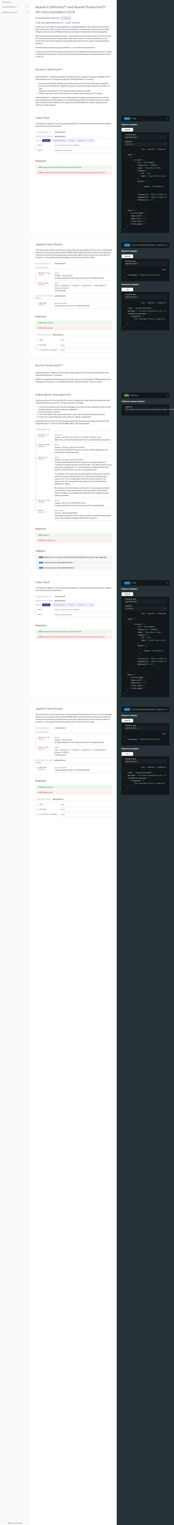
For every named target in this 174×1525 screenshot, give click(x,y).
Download (66, 18)
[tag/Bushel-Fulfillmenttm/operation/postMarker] (34, 244)
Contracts (71, 140)
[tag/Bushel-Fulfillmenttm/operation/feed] (34, 118)
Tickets (91, 140)
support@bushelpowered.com (52, 23)
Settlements (81, 140)
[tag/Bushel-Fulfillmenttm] (34, 69)
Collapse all (161, 149)
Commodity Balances (59, 140)
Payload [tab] (127, 130)
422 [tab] (127, 289)
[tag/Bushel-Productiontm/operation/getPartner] (34, 394)
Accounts (46, 140)
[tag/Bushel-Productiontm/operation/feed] (34, 582)
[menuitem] (15, 7)
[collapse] (125, 155)
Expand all (151, 149)
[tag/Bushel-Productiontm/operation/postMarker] (34, 708)
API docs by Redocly (17, 1523)
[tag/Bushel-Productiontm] (34, 365)
